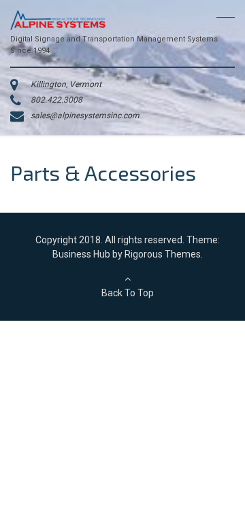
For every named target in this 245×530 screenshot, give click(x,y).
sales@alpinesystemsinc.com (85, 115)
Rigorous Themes (163, 254)
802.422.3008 (56, 100)
